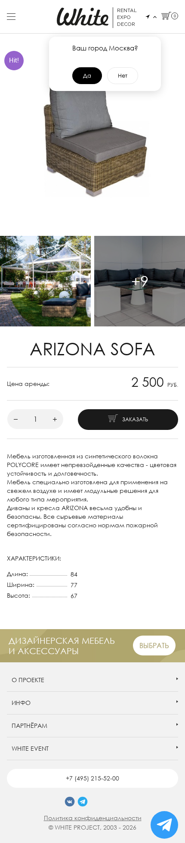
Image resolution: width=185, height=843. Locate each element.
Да (87, 75)
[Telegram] (82, 801)
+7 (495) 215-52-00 (92, 778)
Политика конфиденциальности (93, 817)
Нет (122, 75)
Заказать (135, 419)
